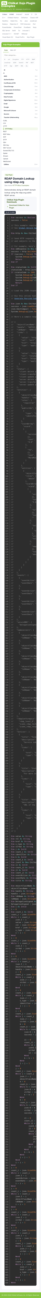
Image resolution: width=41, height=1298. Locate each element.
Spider (5, 153)
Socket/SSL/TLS (8, 150)
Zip (27, 66)
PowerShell (17, 27)
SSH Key (6, 145)
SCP (4, 137)
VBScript (24, 34)
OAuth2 (21, 62)
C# (36, 14)
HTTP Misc (9, 129)
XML (22, 66)
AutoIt (27, 14)
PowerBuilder (6, 27)
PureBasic (27, 27)
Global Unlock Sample (30, 228)
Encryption (16, 59)
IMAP (33, 59)
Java (26, 21)
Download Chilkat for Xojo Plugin (19, 206)
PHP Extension (25, 24)
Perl (34, 24)
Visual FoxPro (19, 37)
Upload (5, 159)
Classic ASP (34, 17)
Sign (11, 66)
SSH (4, 142)
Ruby (34, 27)
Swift (14, 30)
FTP (22, 59)
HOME (11, 14)
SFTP (5, 66)
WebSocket (7, 161)
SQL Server (6, 30)
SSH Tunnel (7, 148)
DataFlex (5, 21)
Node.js (5, 24)
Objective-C (14, 24)
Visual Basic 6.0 (7, 37)
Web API (13, 50)
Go (21, 21)
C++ (3, 17)
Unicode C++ (6, 34)
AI (4, 59)
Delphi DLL (14, 21)
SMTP (16, 66)
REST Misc (6, 134)
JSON (14, 62)
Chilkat (4, 14)
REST (32, 62)
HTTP (27, 59)
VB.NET (16, 34)
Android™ (19, 14)
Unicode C (26, 30)
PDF (27, 62)
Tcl (19, 30)
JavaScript (33, 21)
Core (6, 50)
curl (9, 59)
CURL (5, 120)
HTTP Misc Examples (20, 185)
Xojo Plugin (30, 37)
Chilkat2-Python (13, 17)
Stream (5, 156)
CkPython (24, 17)
